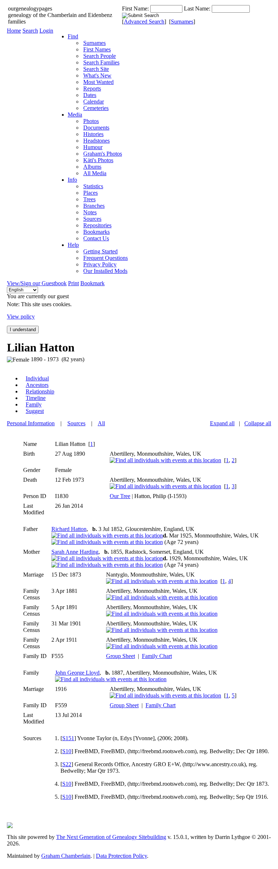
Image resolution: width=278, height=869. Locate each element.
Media (75, 114)
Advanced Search (144, 21)
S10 (66, 751)
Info (72, 180)
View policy (21, 316)
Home (14, 31)
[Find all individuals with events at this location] (165, 460)
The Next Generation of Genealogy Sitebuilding (111, 837)
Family (34, 404)
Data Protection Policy (121, 856)
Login (46, 31)
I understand (23, 329)
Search (30, 31)
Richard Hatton (69, 529)
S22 (66, 764)
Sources (76, 423)
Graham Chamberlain (65, 856)
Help (73, 245)
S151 (68, 738)
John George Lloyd (77, 673)
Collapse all (257, 423)
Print (73, 283)
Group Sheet (120, 656)
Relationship (40, 391)
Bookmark (92, 283)
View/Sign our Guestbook (37, 283)
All (101, 423)
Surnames (182, 21)
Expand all (222, 423)
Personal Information (31, 423)
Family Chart (157, 656)
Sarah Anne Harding (74, 552)
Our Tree (120, 496)
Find (73, 36)
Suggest (35, 411)
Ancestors (37, 385)
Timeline (36, 398)
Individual (37, 378)
